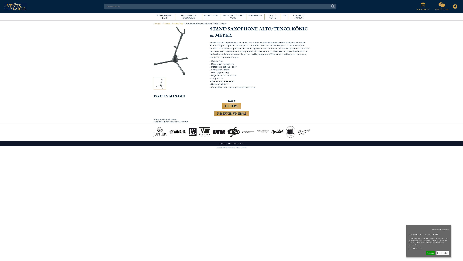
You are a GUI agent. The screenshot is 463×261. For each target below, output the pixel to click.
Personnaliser (442, 253)
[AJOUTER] (231, 106)
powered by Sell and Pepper (224, 147)
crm (245, 147)
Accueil (157, 24)
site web (233, 147)
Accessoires (177, 24)
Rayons (166, 24)
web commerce (240, 147)
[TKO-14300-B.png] (160, 84)
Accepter (430, 253)
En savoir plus (415, 248)
